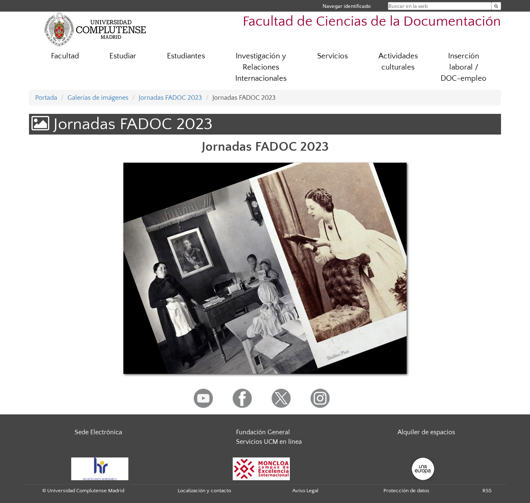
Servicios (332, 56)
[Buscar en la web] (496, 6)
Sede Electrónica (98, 432)
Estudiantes (186, 56)
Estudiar (122, 56)
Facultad (65, 56)
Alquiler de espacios (426, 432)
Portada (46, 97)
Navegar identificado (347, 6)
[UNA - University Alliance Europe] (423, 468)
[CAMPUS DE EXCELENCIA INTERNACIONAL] (261, 468)
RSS (486, 490)
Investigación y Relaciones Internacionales (261, 67)
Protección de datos (406, 490)
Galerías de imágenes (97, 97)
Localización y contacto (204, 490)
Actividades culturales (398, 62)
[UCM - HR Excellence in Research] (99, 468)
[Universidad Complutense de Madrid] (95, 29)
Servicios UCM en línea (269, 441)
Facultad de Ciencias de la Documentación (372, 21)
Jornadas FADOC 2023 (170, 97)
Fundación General (263, 432)
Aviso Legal (305, 490)
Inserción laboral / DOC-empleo (464, 67)
